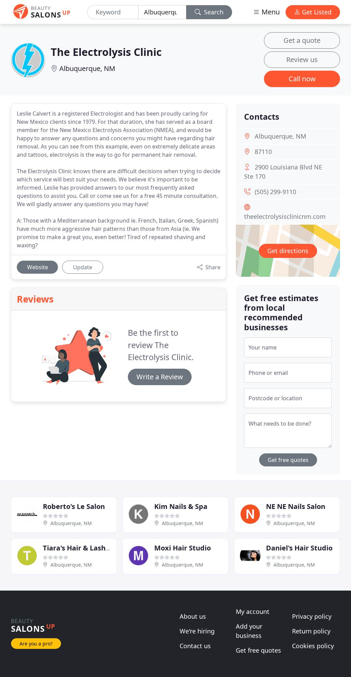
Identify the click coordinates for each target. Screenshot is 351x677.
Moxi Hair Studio (182, 548)
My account (252, 611)
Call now (302, 78)
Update (82, 267)
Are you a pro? (36, 643)
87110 (263, 151)
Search (212, 12)
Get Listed (315, 12)
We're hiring (197, 631)
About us (193, 616)
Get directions (287, 251)
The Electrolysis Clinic (106, 52)
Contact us (195, 646)
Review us (302, 59)
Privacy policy (311, 616)
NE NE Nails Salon (295, 506)
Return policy (311, 631)
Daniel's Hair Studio (299, 548)
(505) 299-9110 (275, 192)
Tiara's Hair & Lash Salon (84, 548)
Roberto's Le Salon (74, 506)
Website (37, 267)
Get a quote (301, 40)
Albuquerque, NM (87, 68)
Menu (270, 11)
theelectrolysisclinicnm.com (285, 216)
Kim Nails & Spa (180, 506)
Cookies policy (313, 646)
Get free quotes (288, 460)
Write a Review (159, 376)
